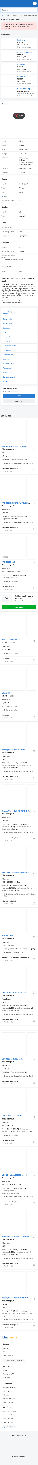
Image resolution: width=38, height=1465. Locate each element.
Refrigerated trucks (9, 337)
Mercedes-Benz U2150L (11, 640)
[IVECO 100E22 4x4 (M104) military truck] (19, 1101)
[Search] (35, 10)
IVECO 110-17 (7, 693)
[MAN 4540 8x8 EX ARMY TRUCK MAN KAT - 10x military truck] (19, 488)
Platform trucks (8, 355)
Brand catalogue (8, 1402)
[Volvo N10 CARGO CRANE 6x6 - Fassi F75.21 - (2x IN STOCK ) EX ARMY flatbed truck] (19, 978)
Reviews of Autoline (9, 1399)
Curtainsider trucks (9, 346)
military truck (23, 149)
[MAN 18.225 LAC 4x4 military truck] (19, 547)
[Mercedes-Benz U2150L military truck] (19, 625)
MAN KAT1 (21, 64)
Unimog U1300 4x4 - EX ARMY (14, 750)
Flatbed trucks (8, 323)
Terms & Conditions (9, 1387)
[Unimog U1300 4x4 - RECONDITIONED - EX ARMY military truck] (19, 796)
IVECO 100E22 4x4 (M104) (12, 1116)
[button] (35, 3)
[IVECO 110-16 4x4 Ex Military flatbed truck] (19, 1044)
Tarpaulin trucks (8, 363)
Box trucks (6, 328)
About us (5, 1348)
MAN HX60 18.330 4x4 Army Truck (15, 872)
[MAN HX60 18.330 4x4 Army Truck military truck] (19, 858)
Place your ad (19, 607)
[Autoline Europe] (14, 3)
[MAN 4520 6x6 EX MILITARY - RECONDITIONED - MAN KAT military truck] (19, 432)
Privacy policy (7, 1391)
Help (4, 1352)
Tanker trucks (7, 372)
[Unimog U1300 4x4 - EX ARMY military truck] (19, 735)
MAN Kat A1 (21, 76)
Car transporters (8, 350)
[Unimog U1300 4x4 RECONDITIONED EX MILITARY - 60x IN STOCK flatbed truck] (19, 1283)
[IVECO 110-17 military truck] (19, 679)
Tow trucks (6, 359)
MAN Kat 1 (21, 40)
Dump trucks (7, 319)
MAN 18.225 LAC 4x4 (10, 562)
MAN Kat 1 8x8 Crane (24, 52)
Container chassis (9, 377)
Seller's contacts (8, 1355)
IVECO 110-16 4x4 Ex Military (13, 1059)
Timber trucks (7, 381)
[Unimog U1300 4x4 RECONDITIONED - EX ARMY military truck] (19, 1222)
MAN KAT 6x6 (7, 936)
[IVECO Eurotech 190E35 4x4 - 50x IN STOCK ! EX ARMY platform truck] (19, 1160)
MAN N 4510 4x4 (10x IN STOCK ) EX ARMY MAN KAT (26, 89)
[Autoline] (8, 15)
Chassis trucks (8, 332)
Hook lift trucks (8, 341)
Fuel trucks (7, 368)
